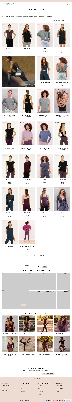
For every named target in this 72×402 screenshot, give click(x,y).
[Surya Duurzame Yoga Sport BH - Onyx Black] (27, 101)
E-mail (20, 373)
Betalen (22, 388)
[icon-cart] (69, 4)
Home (3, 13)
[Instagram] (67, 1)
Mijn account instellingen (60, 388)
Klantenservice (23, 385)
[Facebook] (66, 1)
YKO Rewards (40, 385)
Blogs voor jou (58, 391)
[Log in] (67, 4)
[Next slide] (69, 290)
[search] (65, 4)
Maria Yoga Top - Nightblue (44, 181)
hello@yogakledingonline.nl (6, 391)
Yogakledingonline (26, 400)
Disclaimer (40, 393)
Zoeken (39, 394)
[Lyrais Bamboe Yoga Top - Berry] (45, 199)
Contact (39, 388)
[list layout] (53, 20)
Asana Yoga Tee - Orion (9, 246)
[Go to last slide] (3, 290)
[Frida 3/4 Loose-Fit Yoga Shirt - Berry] (27, 232)
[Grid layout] (54, 20)
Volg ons (45, 266)
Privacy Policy (40, 391)
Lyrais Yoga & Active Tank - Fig (27, 213)
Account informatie (59, 385)
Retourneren (23, 391)
